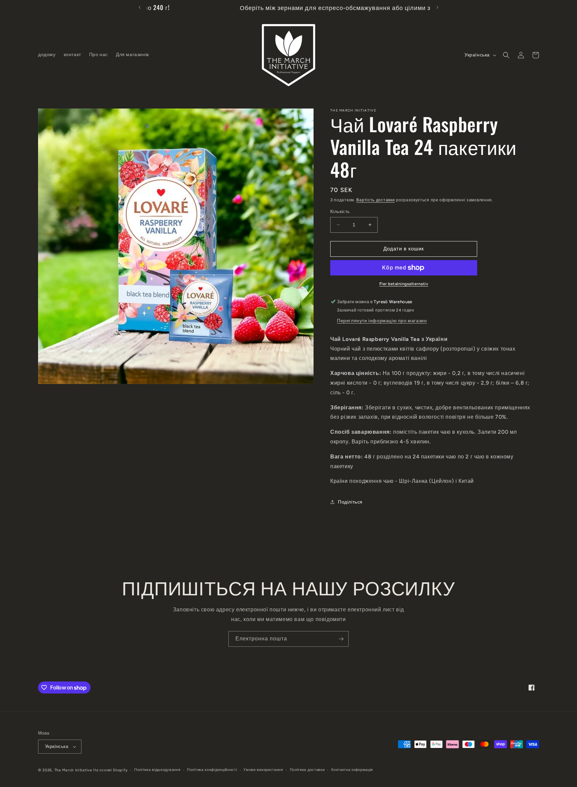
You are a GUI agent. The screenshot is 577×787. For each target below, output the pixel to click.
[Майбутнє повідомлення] (437, 7)
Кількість (340, 211)
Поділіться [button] (350, 502)
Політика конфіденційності (212, 770)
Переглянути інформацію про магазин (382, 321)
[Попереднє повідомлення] (139, 7)
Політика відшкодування (157, 770)
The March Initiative (73, 770)
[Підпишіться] (341, 639)
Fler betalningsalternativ (403, 283)
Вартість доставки (375, 200)
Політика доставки (307, 770)
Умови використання (263, 770)
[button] (506, 55)
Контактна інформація (352, 770)
